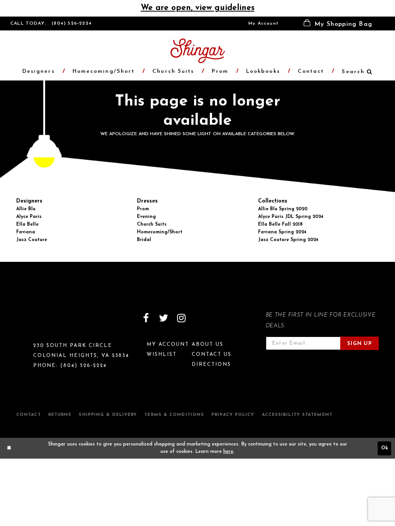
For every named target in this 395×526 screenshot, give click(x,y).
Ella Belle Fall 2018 (280, 224)
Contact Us (211, 354)
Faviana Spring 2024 (282, 232)
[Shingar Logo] (43, 323)
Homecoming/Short (159, 232)
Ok (384, 448)
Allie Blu (25, 209)
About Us (207, 344)
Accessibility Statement (297, 415)
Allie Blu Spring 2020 (282, 209)
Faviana (25, 232)
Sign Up (359, 343)
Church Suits (152, 224)
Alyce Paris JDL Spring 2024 (290, 216)
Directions (211, 364)
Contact (28, 415)
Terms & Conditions (174, 415)
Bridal (144, 240)
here (228, 451)
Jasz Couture (31, 240)
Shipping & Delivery (108, 415)
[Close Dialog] (9, 448)
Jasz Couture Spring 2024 (288, 240)
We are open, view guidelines (198, 8)
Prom (143, 209)
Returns (60, 415)
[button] (338, 23)
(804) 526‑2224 (72, 23)
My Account (263, 23)
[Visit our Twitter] (163, 318)
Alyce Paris (29, 216)
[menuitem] (263, 23)
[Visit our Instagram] (181, 318)
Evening (146, 216)
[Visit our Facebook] (146, 318)
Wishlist (162, 354)
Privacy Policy (232, 415)
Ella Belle (27, 224)
